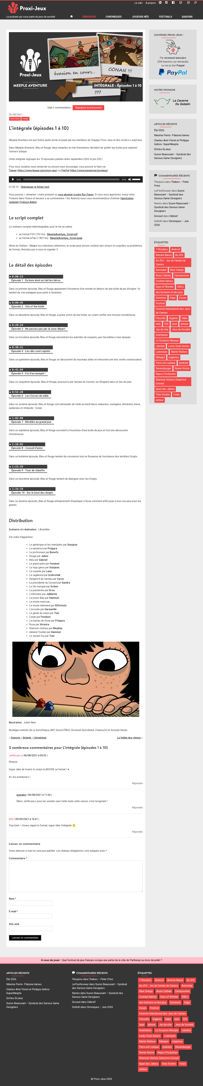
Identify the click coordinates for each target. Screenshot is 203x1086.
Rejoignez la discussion (88, 107)
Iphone (184, 323)
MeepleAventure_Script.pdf (62, 234)
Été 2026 (159, 130)
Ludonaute (161, 351)
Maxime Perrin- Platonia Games (171, 135)
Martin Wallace (179, 351)
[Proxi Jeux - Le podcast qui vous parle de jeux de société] (35, 8)
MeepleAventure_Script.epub (66, 238)
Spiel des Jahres (165, 389)
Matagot (160, 357)
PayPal (65, 170)
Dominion (161, 297)
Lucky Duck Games (178, 346)
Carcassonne (181, 275)
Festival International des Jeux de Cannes (173, 310)
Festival (160, 303)
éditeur (160, 400)
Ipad (174, 323)
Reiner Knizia (182, 368)
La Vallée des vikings (129, 737)
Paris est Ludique (165, 362)
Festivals (165, 16)
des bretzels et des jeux (169, 292)
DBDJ (180, 286)
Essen (182, 297)
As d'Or (179, 255)
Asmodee (161, 269)
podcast (183, 362)
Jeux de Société (181, 329)
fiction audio (15, 119)
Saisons (187, 16)
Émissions (89, 16)
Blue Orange (177, 269)
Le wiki (138, 2)
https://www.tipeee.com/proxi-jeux (37, 170)
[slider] (136, 179)
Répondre (137, 783)
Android (175, 249)
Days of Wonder (165, 286)
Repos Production (166, 373)
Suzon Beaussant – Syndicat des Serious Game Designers (169, 194)
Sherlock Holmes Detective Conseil (171, 381)
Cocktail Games (164, 281)
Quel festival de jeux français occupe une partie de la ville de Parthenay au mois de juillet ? (112, 960)
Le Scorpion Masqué (167, 340)
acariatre (21, 794)
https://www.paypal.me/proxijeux (89, 170)
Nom (12, 898)
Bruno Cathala (163, 275)
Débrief (173, 216)
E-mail (13, 911)
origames (174, 357)
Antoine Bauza (164, 255)
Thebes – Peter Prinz (101, 979)
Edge (173, 297)
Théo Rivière (163, 394)
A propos (151, 2)
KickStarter (162, 335)
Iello (158, 323)
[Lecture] (13, 179)
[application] (76, 179)
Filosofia (160, 318)
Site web (14, 924)
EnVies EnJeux (162, 149)
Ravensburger (163, 368)
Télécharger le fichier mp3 (35, 186)
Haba (184, 318)
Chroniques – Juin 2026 (100, 1007)
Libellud (160, 346)
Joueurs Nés (140, 16)
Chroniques (114, 16)
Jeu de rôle (162, 329)
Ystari (176, 394)
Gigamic (173, 318)
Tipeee (13, 170)
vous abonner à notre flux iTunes (76, 194)
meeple (25, 119)
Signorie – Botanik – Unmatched (28, 737)
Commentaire (18, 858)
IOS (166, 323)
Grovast (158, 216)
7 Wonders (162, 249)
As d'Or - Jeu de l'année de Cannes (171, 262)
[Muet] (129, 179)
